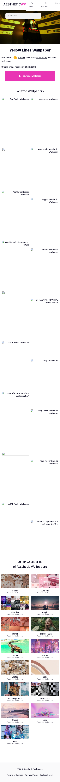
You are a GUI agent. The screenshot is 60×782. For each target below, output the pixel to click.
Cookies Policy (46, 775)
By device (44, 4)
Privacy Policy (31, 775)
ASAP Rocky (41, 57)
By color (30, 4)
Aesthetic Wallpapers (15, 592)
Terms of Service (15, 775)
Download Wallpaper (31, 76)
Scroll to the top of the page (53, 776)
